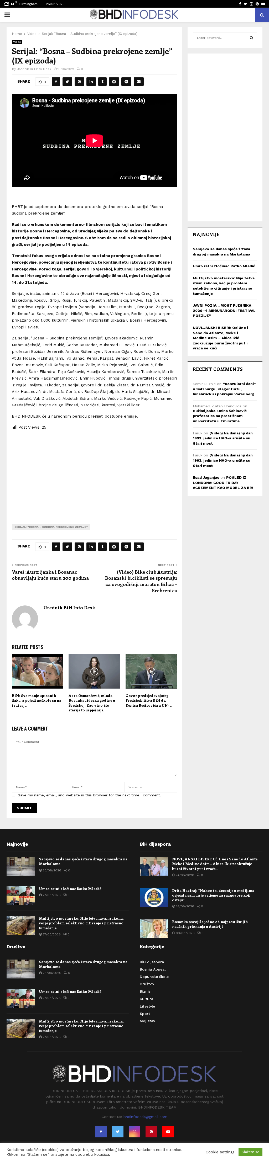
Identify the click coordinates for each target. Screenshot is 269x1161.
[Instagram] (134, 1131)
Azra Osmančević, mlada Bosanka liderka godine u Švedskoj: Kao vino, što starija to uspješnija (92, 702)
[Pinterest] (151, 1131)
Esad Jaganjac (206, 477)
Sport (145, 1013)
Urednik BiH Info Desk (34, 69)
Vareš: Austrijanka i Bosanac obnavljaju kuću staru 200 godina (50, 575)
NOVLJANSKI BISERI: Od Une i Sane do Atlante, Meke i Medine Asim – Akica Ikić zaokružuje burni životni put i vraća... (215, 863)
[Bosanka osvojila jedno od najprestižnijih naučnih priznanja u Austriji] (154, 928)
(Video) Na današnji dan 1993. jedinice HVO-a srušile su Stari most (223, 438)
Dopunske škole (154, 976)
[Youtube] (168, 1131)
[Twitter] (117, 1131)
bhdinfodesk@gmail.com (145, 1117)
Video (17, 41)
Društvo (147, 984)
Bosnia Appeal (152, 969)
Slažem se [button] (250, 1152)
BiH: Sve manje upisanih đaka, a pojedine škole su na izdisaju (36, 700)
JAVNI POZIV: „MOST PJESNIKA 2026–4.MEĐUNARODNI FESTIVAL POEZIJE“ (224, 310)
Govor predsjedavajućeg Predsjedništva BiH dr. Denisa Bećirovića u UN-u (149, 700)
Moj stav (147, 1021)
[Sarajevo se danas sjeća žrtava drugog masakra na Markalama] (21, 866)
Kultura (146, 999)
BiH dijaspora (152, 962)
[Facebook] (101, 1131)
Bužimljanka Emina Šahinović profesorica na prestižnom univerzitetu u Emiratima (220, 416)
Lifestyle (147, 1006)
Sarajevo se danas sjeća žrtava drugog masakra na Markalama (83, 861)
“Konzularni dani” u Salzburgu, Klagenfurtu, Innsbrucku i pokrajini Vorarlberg (224, 389)
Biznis (145, 991)
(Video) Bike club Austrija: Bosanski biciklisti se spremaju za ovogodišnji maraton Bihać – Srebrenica (141, 581)
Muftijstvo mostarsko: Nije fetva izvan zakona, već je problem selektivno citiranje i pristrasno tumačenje (81, 923)
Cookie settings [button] (220, 1152)
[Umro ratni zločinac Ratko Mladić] (21, 895)
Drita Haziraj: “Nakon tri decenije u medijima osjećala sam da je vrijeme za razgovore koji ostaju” (213, 895)
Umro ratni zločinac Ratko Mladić (224, 266)
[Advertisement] (94, 473)
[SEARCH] (251, 38)
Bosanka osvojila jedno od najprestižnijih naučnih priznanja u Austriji (210, 924)
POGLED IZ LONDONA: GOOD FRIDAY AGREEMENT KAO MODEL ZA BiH (223, 482)
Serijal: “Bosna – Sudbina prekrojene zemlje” (51, 526)
